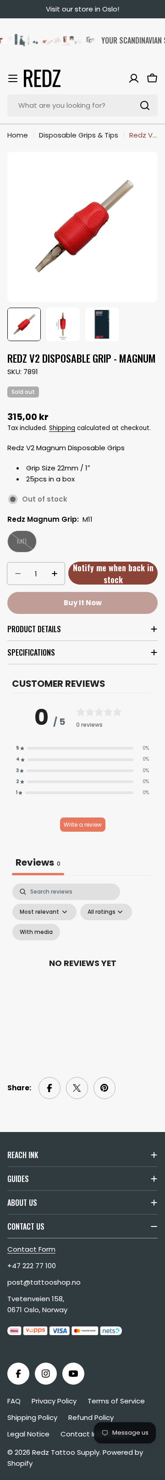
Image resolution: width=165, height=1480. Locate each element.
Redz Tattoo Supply (65, 1452)
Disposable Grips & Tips (78, 135)
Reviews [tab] (38, 862)
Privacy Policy (54, 1401)
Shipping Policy (32, 1417)
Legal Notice (28, 1434)
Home (17, 135)
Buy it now (83, 602)
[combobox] (82, 105)
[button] (82, 748)
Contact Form (31, 1249)
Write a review (83, 824)
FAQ (14, 1401)
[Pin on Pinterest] (105, 1088)
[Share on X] (77, 1088)
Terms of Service (116, 1401)
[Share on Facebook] (49, 1088)
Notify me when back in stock (113, 573)
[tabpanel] (82, 973)
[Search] (144, 105)
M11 (27, 544)
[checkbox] (36, 932)
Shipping (62, 428)
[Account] (133, 78)
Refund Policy (91, 1417)
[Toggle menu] (12, 78)
